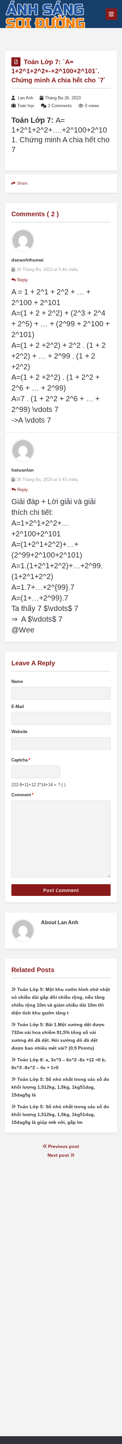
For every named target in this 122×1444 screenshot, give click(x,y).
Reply (22, 279)
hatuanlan (22, 470)
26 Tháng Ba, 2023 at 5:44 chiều (47, 269)
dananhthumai (27, 259)
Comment (22, 794)
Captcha (20, 759)
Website (19, 731)
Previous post (63, 1146)
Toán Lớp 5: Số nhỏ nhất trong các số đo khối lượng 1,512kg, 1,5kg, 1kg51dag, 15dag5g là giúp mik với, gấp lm (60, 1114)
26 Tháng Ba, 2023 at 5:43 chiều (47, 479)
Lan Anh (25, 97)
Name (17, 681)
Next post (58, 1155)
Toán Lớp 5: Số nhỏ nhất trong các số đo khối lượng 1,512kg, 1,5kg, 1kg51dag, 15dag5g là (60, 1087)
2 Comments (60, 105)
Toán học (25, 105)
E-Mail (17, 706)
